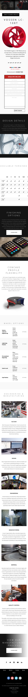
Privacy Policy (14, 692)
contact (17, 670)
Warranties (14, 689)
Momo (14, 672)
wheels (10, 670)
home (4, 670)
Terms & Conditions (14, 691)
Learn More (14, 232)
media (23, 670)
